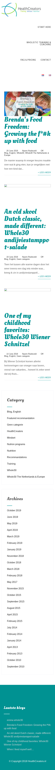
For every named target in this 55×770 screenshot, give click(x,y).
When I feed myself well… (20, 749)
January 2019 (14, 549)
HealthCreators (15, 431)
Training (11, 463)
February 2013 (14, 653)
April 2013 (12, 647)
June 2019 (12, 517)
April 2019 (12, 530)
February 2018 (14, 575)
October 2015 (14, 595)
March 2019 (13, 536)
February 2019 (14, 543)
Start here (44, 27)
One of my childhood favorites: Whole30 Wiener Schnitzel (27, 330)
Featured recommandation (20, 418)
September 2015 (15, 601)
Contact (46, 60)
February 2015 (14, 621)
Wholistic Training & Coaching (39, 43)
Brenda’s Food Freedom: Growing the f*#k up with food (27, 130)
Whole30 (20, 153)
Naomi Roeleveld (29, 151)
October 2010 (14, 660)
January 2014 (14, 640)
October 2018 (14, 562)
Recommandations (17, 457)
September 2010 (15, 666)
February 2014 (14, 634)
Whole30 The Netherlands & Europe (26, 476)
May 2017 (12, 582)
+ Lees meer (44, 172)
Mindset (11, 437)
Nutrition (11, 450)
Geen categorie (23, 259)
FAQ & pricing (28, 60)
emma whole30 (15, 720)
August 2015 (13, 608)
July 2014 (12, 627)
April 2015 (12, 614)
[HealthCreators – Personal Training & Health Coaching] (22, 4)
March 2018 (13, 569)
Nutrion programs (16, 444)
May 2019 (12, 523)
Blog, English (10, 153)
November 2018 (15, 556)
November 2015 (15, 588)
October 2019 (14, 510)
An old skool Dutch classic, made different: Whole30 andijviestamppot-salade (26, 229)
